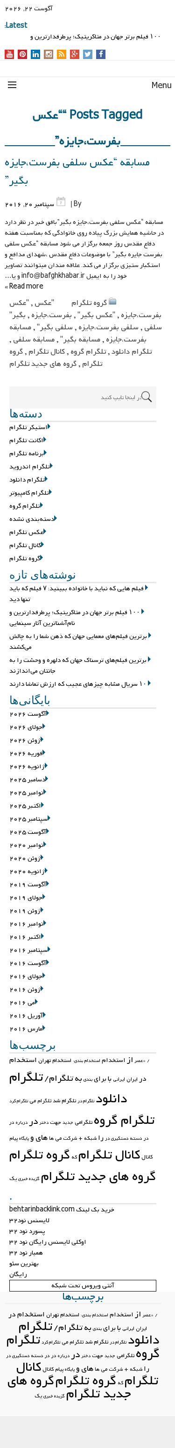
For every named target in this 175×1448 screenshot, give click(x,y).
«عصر (140, 1061)
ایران (132, 1079)
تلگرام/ (58, 1078)
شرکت (70, 1138)
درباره (22, 1123)
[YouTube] (10, 55)
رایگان (18, 1274)
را (101, 1138)
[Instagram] (49, 55)
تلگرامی (83, 1122)
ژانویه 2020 (27, 871)
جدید (68, 1123)
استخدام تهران (54, 1060)
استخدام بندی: (86, 1061)
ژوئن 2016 (25, 989)
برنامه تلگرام (26, 453)
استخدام (114, 1060)
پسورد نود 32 (27, 1231)
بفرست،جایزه (51, 315)
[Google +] (74, 55)
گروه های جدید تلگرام (43, 364)
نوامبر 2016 (26, 924)
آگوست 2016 (27, 963)
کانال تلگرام (46, 352)
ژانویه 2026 (27, 766)
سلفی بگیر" (55, 327)
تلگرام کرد (18, 1101)
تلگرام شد (64, 1101)
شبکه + (87, 1138)
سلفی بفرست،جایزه (108, 327)
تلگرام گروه (88, 352)
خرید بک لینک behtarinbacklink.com (61, 1209)
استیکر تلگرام (28, 427)
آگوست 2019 (27, 884)
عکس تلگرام (26, 532)
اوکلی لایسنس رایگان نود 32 (47, 1242)
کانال (147, 1157)
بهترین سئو (24, 1263)
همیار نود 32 (26, 1253)
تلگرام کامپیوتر (29, 493)
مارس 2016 (25, 1029)
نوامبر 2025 (26, 792)
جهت (55, 1122)
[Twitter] (87, 55)
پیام (13, 1138)
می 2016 (22, 1002)
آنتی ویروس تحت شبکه (82, 1285)
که (74, 1157)
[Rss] (61, 55)
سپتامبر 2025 (28, 819)
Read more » (24, 287)
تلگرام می (40, 1101)
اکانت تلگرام (26, 440)
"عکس (44, 303)
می (58, 1138)
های (41, 1137)
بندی (88, 1080)
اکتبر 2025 (25, 806)
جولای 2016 (25, 976)
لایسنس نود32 (29, 1220)
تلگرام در (85, 1101)
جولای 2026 (25, 727)
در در (50, 1355)
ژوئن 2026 (25, 740)
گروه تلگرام (89, 303)
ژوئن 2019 (25, 911)
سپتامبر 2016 (28, 950)
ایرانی (119, 1079)
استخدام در (26, 1314)
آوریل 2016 (26, 1015)
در (33, 1121)
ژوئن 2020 (25, 858)
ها (51, 1138)
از (130, 1060)
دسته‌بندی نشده (31, 519)
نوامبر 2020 (26, 845)
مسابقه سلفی (34, 340)
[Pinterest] (23, 55)
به (78, 1078)
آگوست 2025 (27, 832)
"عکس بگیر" (96, 315)
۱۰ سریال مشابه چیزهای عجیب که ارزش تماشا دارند (78, 684)
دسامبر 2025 (27, 779)
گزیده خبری (29, 1179)
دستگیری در (116, 1139)
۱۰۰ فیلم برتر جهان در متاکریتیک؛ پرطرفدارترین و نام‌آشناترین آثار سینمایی (74, 618)
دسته (136, 1138)
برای (100, 1078)
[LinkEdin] (36, 55)
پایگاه (24, 1139)
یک (13, 1178)
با (110, 1079)
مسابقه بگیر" (80, 340)
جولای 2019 (25, 897)
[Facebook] (101, 55)
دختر (44, 1123)
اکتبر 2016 (25, 937)
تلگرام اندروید (29, 466)
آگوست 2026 (27, 714)
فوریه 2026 (25, 753)
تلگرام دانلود (132, 352)
